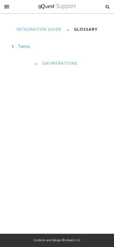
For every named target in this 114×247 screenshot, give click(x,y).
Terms (24, 47)
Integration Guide (39, 29)
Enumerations (60, 63)
